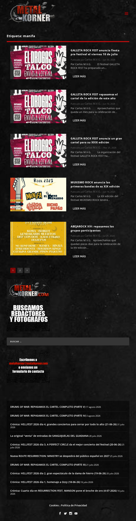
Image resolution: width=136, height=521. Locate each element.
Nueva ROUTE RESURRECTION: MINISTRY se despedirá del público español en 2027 (59, 456)
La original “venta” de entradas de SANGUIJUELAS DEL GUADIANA (49, 435)
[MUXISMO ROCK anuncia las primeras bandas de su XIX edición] (38, 194)
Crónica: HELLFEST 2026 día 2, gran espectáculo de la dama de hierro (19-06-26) (58, 473)
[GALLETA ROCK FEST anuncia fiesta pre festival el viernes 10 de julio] (38, 62)
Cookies (54, 505)
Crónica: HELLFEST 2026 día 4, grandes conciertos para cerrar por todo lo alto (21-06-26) (63, 424)
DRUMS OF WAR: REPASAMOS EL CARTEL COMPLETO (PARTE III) (48, 464)
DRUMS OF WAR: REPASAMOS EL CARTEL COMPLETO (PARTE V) (47, 406)
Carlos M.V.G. (93, 59)
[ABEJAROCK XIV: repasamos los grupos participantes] (38, 238)
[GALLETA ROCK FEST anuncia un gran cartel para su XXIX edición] (38, 150)
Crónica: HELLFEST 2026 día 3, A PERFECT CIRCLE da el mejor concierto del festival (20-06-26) (65, 444)
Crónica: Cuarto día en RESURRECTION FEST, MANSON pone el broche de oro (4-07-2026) (63, 490)
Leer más (79, 76)
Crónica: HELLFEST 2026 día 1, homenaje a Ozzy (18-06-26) (45, 482)
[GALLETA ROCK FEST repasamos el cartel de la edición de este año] (38, 106)
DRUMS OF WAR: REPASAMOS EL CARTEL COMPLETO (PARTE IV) (48, 415)
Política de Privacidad (74, 505)
